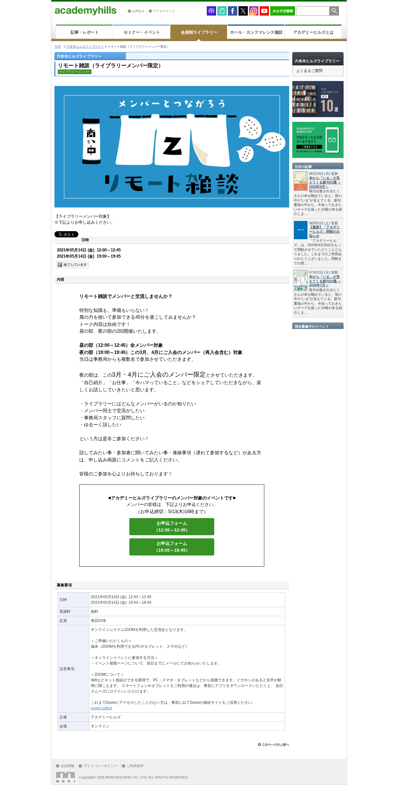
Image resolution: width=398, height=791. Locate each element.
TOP (57, 46)
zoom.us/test (101, 708)
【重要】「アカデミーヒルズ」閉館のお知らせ (324, 231)
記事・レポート (85, 32)
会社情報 (67, 766)
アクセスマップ (164, 11)
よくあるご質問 (309, 71)
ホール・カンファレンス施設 (256, 32)
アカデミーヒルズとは (313, 32)
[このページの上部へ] (273, 744)
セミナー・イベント (142, 32)
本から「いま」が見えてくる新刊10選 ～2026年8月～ (325, 182)
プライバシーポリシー (100, 766)
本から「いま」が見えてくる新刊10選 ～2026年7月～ (325, 281)
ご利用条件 (135, 766)
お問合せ (138, 11)
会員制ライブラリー (199, 32)
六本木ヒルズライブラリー (85, 46)
